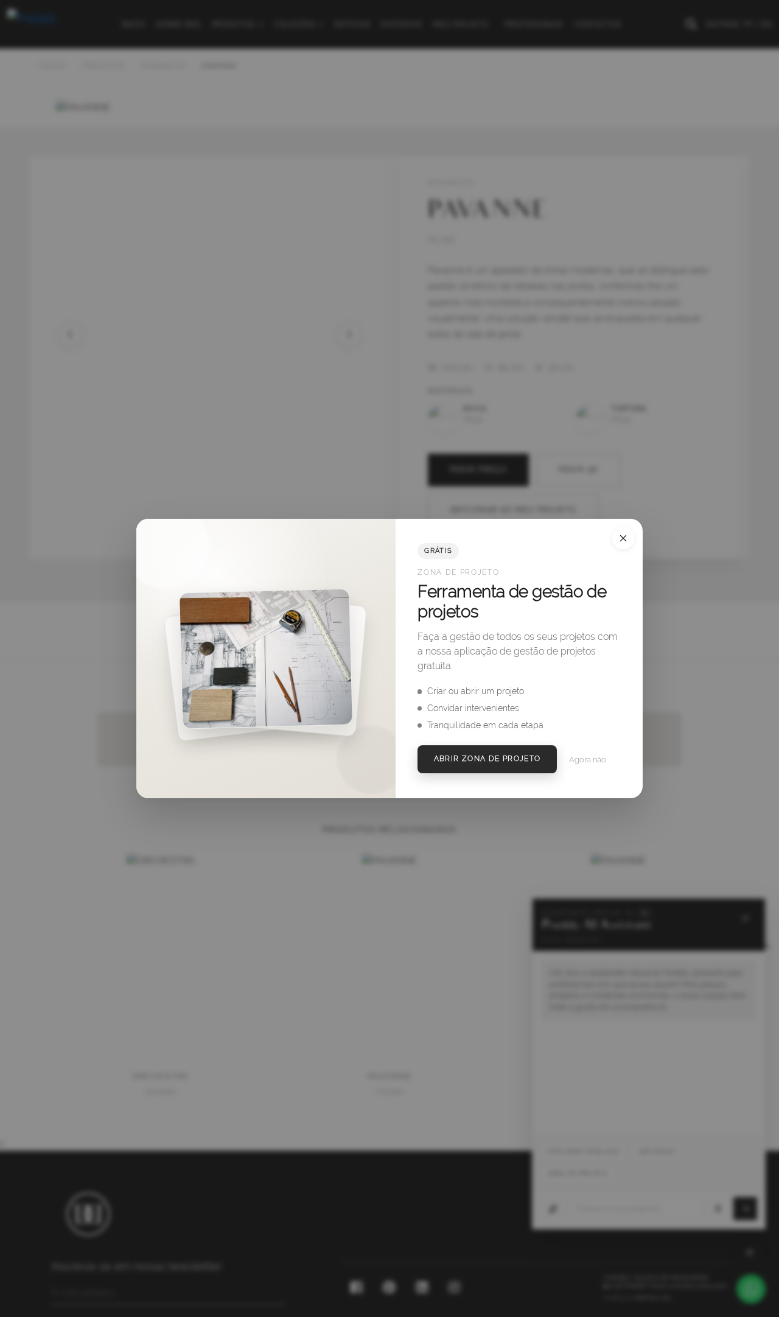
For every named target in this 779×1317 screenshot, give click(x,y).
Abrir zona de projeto (487, 758)
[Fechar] (623, 538)
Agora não (587, 759)
